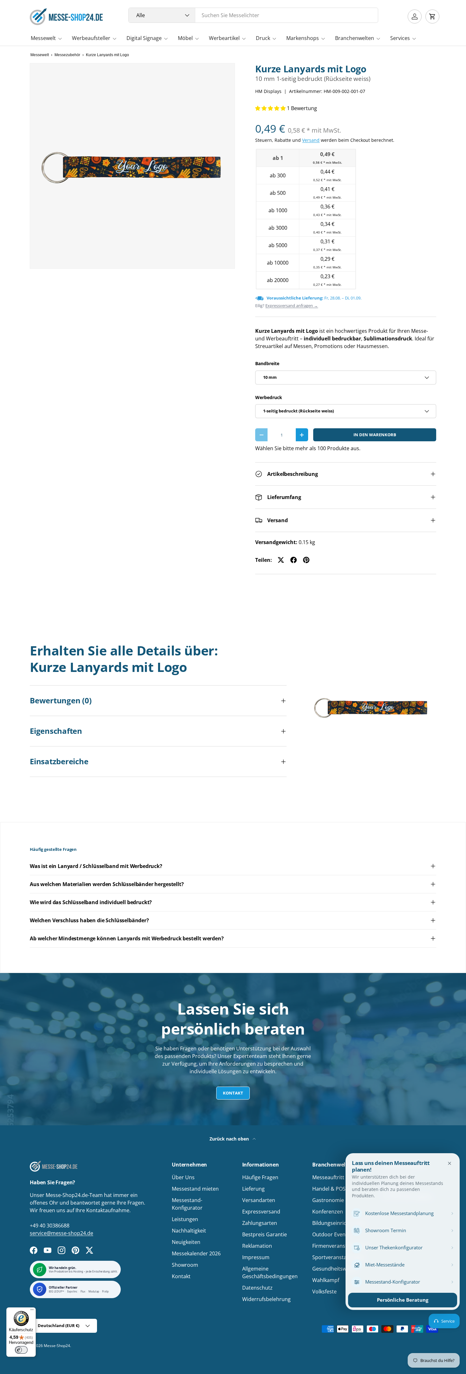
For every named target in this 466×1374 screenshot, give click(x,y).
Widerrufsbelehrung (266, 1299)
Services (400, 38)
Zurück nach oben (230, 1139)
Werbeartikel (224, 38)
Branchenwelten (354, 38)
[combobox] (253, 15)
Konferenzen (327, 1211)
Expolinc (72, 1291)
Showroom (185, 1264)
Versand (311, 140)
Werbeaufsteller (91, 38)
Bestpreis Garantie (264, 1234)
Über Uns (183, 1177)
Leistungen (185, 1219)
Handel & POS (329, 1188)
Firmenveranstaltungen (340, 1245)
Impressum (255, 1257)
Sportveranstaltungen (338, 1257)
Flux (83, 1291)
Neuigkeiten (186, 1242)
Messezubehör (67, 55)
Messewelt (43, 38)
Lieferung (253, 1188)
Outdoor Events (331, 1234)
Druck (263, 38)
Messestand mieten (195, 1188)
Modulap (93, 1291)
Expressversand (261, 1211)
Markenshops (302, 38)
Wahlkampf (325, 1280)
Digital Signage (144, 38)
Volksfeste (324, 1291)
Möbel (185, 38)
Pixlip (105, 1291)
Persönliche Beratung (402, 1300)
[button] (432, 16)
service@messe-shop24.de (61, 1233)
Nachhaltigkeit (189, 1230)
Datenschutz (257, 1287)
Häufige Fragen (260, 1177)
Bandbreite (267, 363)
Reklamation (257, 1245)
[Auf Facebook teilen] (293, 560)
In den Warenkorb (374, 434)
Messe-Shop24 (57, 1345)
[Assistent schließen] (449, 1163)
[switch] (21, 1350)
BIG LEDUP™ (56, 1291)
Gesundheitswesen (335, 1268)
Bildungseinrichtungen (339, 1223)
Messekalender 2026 (196, 1253)
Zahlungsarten (259, 1223)
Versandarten (258, 1200)
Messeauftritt (328, 1177)
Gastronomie (328, 1200)
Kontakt (233, 1093)
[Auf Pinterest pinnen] (306, 560)
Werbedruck (268, 397)
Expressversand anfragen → (291, 305)
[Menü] (32, 1311)
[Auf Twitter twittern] (281, 560)
